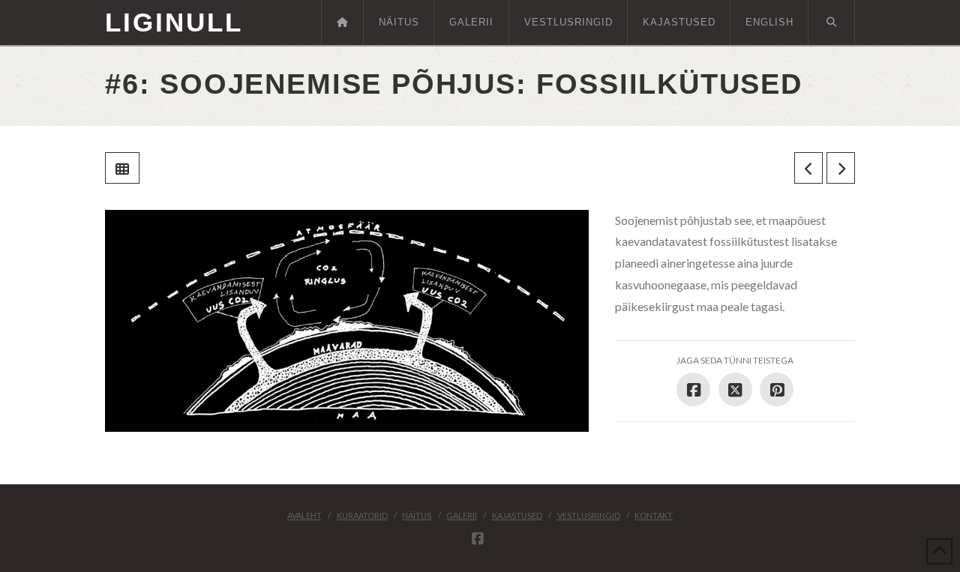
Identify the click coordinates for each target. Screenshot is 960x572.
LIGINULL (174, 22)
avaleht (304, 515)
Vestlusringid (588, 515)
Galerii (461, 515)
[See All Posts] (122, 168)
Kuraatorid (362, 515)
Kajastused (517, 515)
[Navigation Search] (831, 22)
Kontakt (653, 515)
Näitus (416, 515)
